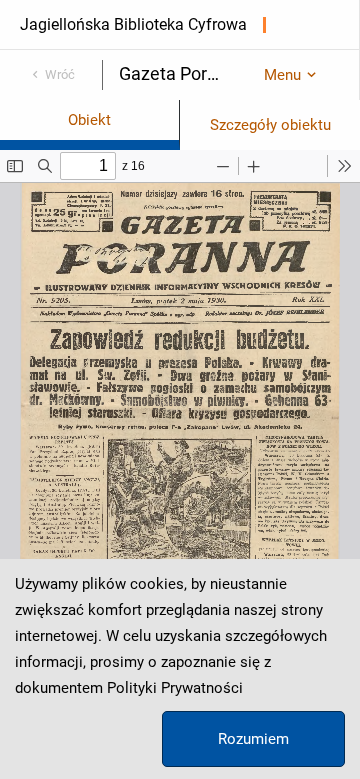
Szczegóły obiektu (270, 125)
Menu (282, 75)
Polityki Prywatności (175, 688)
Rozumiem (253, 739)
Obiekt (89, 120)
